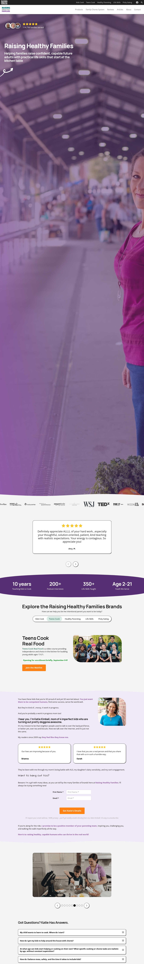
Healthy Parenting (104, 2)
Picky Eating (127, 2)
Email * (56, 798)
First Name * (58, 792)
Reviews (110, 9)
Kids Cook (80, 2)
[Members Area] (137, 2)
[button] (62, 905)
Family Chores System (95, 9)
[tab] (39, 618)
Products (79, 9)
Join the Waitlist (34, 667)
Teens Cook (90, 2)
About (128, 9)
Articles (120, 9)
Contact (137, 9)
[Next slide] (75, 564)
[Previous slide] (57, 905)
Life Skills (116, 2)
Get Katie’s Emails (72, 810)
